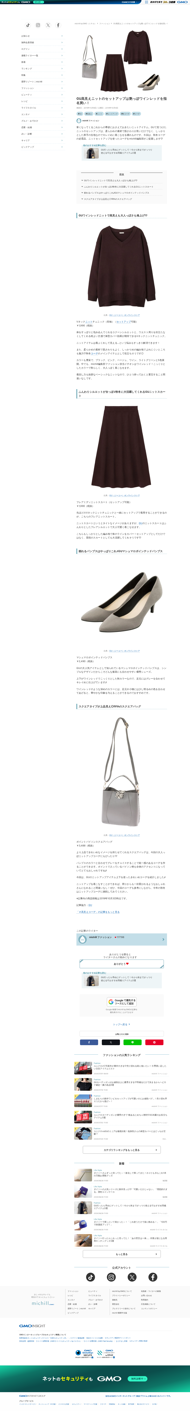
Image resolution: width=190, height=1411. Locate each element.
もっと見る (122, 1254)
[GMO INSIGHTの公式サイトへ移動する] (32, 1326)
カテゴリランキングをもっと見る (122, 1149)
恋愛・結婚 (26, 127)
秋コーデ (126, 114)
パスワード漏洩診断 (77, 1338)
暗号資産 (131, 1404)
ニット (99, 114)
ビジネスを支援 (63, 1404)
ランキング (26, 68)
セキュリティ (76, 1404)
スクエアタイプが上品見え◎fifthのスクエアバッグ (108, 199)
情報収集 (112, 1404)
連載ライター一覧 (29, 55)
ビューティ (26, 94)
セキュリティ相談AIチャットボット (118, 1338)
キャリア (25, 140)
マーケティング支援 (90, 1404)
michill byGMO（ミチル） (85, 23)
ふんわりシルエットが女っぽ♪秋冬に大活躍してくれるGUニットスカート (118, 186)
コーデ (137, 114)
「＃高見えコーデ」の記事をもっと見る (98, 911)
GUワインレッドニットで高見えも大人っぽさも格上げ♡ (110, 180)
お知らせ (25, 36)
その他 (154, 1404)
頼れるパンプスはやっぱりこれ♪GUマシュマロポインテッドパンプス (116, 192)
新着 (23, 62)
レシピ (24, 101)
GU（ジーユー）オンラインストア (124, 315)
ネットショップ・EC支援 (47, 1404)
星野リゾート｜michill (31, 81)
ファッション (27, 88)
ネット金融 (121, 1404)
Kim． (165, 1139)
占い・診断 (26, 134)
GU (80, 114)
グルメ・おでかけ (29, 120)
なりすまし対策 (121, 1341)
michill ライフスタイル (158, 1230)
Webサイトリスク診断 (94, 1338)
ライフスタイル (28, 107)
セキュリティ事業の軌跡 (138, 1341)
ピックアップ (27, 147)
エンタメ (25, 114)
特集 (23, 75)
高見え (89, 114)
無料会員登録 (27, 42)
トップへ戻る (120, 1024)
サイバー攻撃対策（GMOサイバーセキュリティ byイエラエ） (58, 1341)
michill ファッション (90, 120)
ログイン (25, 49)
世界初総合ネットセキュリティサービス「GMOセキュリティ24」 (43, 1338)
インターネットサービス (27, 1404)
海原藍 (165, 1181)
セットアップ (112, 114)
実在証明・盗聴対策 (26, 1341)
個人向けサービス (143, 1404)
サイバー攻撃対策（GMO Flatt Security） (99, 1341)
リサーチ (103, 1404)
